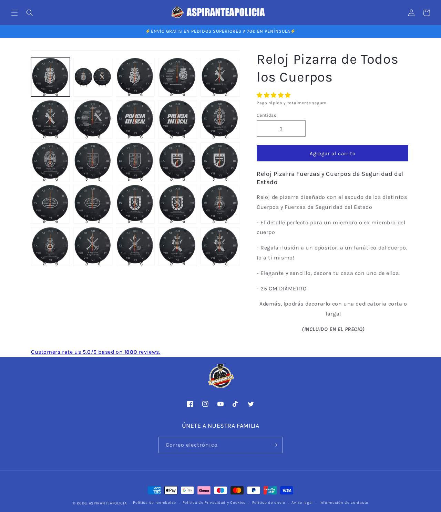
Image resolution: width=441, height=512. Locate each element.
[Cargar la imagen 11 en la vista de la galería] (50, 161)
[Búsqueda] (29, 12)
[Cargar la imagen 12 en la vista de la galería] (92, 161)
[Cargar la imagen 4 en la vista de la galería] (177, 77)
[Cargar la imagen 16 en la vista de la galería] (50, 204)
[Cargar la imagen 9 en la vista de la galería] (177, 119)
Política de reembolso (154, 502)
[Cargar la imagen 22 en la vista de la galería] (92, 246)
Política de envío (268, 502)
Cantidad (267, 115)
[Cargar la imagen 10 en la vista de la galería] (220, 119)
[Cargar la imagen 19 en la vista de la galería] (177, 204)
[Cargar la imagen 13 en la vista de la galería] (135, 161)
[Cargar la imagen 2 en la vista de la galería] (92, 77)
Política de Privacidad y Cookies (214, 502)
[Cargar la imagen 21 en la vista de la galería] (50, 246)
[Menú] (14, 12)
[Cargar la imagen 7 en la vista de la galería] (92, 119)
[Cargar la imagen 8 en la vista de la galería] (135, 119)
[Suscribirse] (274, 445)
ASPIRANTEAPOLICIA (108, 503)
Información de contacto (343, 502)
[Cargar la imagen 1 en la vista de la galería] (50, 77)
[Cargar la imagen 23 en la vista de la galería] (135, 246)
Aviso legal (302, 502)
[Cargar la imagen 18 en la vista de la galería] (135, 204)
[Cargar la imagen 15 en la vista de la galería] (220, 161)
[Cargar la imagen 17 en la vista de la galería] (92, 204)
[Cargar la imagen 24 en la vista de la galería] (177, 246)
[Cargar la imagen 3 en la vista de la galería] (135, 77)
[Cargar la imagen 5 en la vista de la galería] (220, 77)
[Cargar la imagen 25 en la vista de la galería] (220, 246)
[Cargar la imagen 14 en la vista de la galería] (177, 161)
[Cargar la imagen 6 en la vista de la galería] (50, 119)
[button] (275, 95)
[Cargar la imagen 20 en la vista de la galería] (220, 204)
